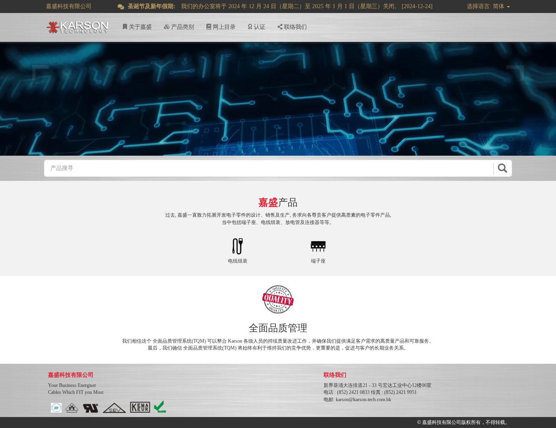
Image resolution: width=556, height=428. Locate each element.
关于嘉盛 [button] (139, 27)
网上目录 (223, 27)
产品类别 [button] (182, 27)
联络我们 (294, 27)
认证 (258, 27)
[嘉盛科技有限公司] (77, 27)
